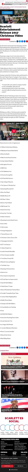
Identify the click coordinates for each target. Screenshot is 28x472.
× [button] (26, 457)
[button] (14, 469)
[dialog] (14, 464)
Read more (13, 463)
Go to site (24, 2)
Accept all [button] (7, 466)
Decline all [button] (20, 466)
